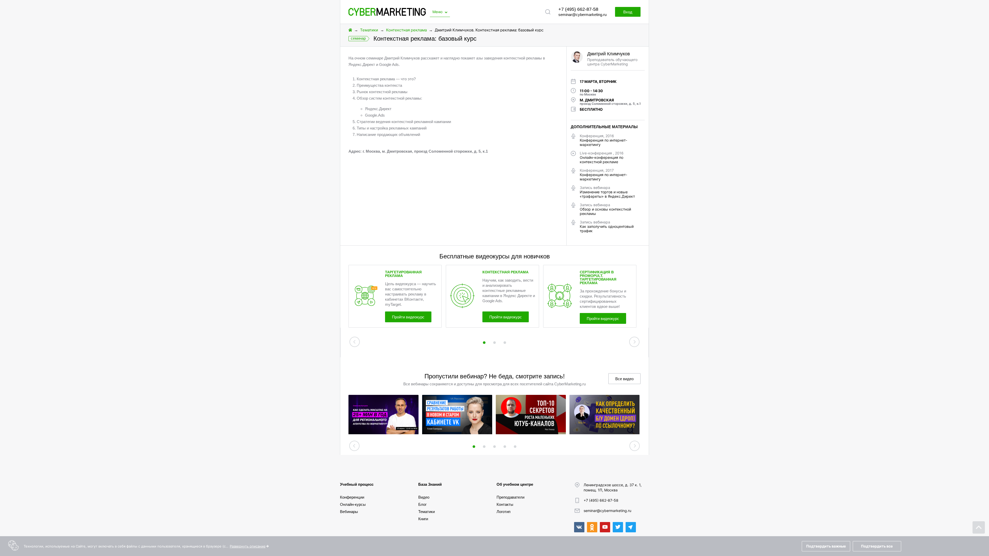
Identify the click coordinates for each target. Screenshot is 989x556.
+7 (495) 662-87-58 (578, 9)
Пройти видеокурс (408, 317)
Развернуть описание (248, 546)
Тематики (369, 30)
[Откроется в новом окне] (579, 527)
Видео (423, 497)
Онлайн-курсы (353, 504)
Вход (627, 12)
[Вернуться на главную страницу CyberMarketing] (387, 14)
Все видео (624, 379)
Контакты (505, 504)
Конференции (352, 497)
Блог (422, 504)
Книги (423, 519)
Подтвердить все (877, 546)
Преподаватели (510, 497)
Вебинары (349, 511)
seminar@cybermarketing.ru (582, 14)
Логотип (503, 511)
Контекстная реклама (406, 30)
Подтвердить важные (826, 546)
